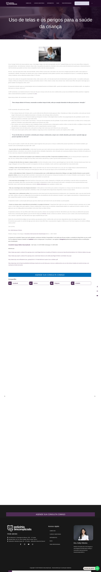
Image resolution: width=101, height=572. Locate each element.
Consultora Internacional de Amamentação (35, 233)
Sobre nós (28, 3)
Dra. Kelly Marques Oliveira (15, 230)
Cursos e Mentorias (39, 3)
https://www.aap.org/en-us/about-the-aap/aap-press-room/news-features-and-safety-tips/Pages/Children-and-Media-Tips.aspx (39, 255)
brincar (44, 213)
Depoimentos (50, 3)
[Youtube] (97, 295)
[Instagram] (97, 291)
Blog (58, 3)
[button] (18, 283)
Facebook (30, 239)
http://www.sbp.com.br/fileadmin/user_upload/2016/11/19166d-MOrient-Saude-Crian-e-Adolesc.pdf (33, 259)
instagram (62, 239)
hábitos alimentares (42, 184)
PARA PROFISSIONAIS (66, 3)
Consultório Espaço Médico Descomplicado (19, 245)
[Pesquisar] (92, 3)
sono (35, 93)
